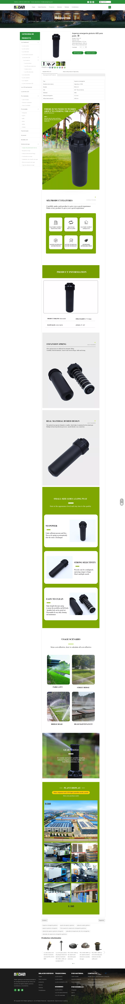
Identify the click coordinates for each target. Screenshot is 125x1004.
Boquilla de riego (26, 150)
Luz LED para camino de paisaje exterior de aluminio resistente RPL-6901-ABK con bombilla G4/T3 (61, 957)
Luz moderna (26, 60)
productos (41, 982)
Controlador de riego (27, 156)
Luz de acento (25, 46)
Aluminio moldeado (27, 102)
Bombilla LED (24, 139)
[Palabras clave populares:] (109, 7)
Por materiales (25, 96)
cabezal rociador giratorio (83, 925)
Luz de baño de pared (27, 54)
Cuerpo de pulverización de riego (30, 147)
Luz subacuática (26, 74)
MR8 (23, 118)
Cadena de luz (28, 69)
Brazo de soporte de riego (28, 162)
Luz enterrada (25, 51)
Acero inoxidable (26, 105)
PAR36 (23, 127)
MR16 (23, 124)
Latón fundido (25, 99)
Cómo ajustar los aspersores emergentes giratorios (73, 928)
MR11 (23, 121)
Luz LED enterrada (29, 72)
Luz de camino (25, 48)
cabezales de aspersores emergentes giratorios (54, 934)
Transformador (25, 131)
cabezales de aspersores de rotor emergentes (77, 931)
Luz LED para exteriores (30, 66)
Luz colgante (25, 80)
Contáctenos (42, 990)
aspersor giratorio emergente (49, 928)
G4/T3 (23, 115)
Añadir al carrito (91, 53)
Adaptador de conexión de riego (30, 159)
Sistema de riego (25, 144)
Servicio (41, 985)
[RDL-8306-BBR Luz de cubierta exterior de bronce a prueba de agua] (85, 945)
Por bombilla (24, 109)
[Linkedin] (91, 2)
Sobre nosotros (43, 979)
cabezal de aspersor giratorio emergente (52, 931)
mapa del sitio (51, 1000)
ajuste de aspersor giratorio (67, 925)
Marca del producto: (68, 71)
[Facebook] (88, 2)
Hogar (40, 976)
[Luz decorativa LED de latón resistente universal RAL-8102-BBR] (49, 945)
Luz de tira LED (25, 91)
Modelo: (45, 71)
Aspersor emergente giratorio (50, 925)
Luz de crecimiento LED (27, 83)
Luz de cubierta (26, 77)
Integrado (24, 112)
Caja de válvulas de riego (28, 165)
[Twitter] (93, 2)
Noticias (41, 987)
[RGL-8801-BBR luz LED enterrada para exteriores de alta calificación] (97, 945)
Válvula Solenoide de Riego (28, 153)
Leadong (65, 1000)
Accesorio (23, 135)
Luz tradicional (25, 42)
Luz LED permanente (26, 87)
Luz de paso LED (26, 57)
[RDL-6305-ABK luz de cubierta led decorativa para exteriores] (73, 945)
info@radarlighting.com (47, 2)
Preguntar (78, 53)
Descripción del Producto (49, 75)
